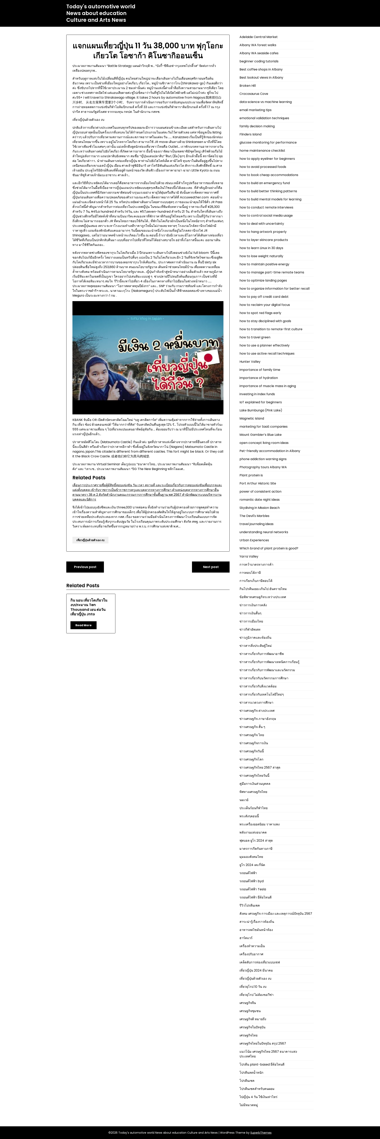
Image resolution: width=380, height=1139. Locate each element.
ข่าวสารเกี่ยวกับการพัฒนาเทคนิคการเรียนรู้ (269, 662)
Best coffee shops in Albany (261, 69)
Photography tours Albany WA (263, 467)
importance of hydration (258, 378)
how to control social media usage (266, 215)
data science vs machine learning (265, 102)
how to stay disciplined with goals (265, 321)
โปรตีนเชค (247, 1080)
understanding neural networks (263, 532)
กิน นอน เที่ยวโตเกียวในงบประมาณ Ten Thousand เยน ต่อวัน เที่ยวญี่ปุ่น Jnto (88, 607)
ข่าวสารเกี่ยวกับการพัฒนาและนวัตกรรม (267, 670)
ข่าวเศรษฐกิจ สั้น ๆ (252, 727)
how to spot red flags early (260, 313)
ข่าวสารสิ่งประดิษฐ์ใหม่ (255, 645)
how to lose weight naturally (261, 256)
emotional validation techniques (264, 118)
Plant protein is (251, 475)
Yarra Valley (248, 556)
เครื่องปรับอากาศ (251, 954)
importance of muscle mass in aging (267, 386)
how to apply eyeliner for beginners (267, 158)
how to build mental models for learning (270, 199)
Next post (211, 567)
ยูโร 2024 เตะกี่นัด (252, 865)
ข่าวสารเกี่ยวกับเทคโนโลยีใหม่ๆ (261, 694)
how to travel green (254, 337)
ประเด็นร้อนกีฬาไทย (253, 808)
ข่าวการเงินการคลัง (253, 605)
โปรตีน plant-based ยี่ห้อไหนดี (261, 1064)
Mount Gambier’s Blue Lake (260, 434)
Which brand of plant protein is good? (268, 548)
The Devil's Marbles (254, 516)
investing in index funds (257, 394)
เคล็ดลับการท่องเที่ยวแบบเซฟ (259, 962)
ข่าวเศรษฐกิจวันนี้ (251, 751)
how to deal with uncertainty (261, 223)
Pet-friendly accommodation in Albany (269, 451)
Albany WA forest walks (257, 45)
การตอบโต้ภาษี (250, 572)
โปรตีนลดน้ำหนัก (251, 1072)
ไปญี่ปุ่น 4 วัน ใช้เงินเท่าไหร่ (258, 1097)
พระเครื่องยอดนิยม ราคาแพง (259, 824)
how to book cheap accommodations (268, 175)
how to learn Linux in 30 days (261, 248)
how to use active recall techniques (266, 353)
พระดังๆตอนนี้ (249, 816)
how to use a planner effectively (264, 345)
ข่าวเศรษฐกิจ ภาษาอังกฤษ (257, 719)
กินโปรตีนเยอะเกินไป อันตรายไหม (263, 589)
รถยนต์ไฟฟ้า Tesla (252, 889)
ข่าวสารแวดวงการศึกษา (256, 702)
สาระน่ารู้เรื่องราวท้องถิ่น (256, 921)
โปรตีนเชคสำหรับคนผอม (257, 1089)
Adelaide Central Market (258, 37)
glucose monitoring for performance (268, 142)
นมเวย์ (243, 800)
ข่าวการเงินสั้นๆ (250, 613)
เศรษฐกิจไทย (248, 1035)
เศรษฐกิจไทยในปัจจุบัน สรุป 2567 (262, 1043)
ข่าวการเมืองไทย (251, 621)
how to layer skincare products (263, 240)
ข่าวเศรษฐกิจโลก (251, 759)
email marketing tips (255, 110)
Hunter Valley (249, 361)
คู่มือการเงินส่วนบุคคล (254, 783)
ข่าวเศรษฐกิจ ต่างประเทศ (257, 710)
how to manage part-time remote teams (271, 272)
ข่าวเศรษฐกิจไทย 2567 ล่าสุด (259, 767)
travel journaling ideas (256, 524)
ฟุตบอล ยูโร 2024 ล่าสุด (256, 840)
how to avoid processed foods (262, 167)
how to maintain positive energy (264, 264)
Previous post (85, 567)
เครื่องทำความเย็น (252, 946)
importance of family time (259, 369)
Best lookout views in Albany (261, 77)
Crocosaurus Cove (253, 93)
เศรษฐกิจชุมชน (250, 1011)
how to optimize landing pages (263, 280)
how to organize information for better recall (274, 288)
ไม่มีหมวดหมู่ (248, 1105)
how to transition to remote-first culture (270, 329)
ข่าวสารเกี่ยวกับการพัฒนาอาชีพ (261, 654)
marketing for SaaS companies (263, 426)
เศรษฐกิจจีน (247, 1003)
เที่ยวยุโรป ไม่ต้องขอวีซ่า (256, 994)
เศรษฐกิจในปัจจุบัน (252, 1027)
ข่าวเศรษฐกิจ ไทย (251, 735)
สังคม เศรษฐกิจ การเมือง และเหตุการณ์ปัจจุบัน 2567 (275, 913)
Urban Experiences (254, 540)
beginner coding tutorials (258, 61)
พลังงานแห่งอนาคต (253, 832)
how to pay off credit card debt (264, 296)
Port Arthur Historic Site (257, 483)
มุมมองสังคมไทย (251, 856)
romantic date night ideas (259, 499)
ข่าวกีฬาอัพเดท (249, 629)
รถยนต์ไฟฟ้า (248, 873)
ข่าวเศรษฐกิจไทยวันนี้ (254, 775)
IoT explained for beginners (260, 402)
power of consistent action (260, 491)
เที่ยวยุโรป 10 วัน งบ (252, 986)
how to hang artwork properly (263, 231)
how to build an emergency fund (264, 183)
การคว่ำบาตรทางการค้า (256, 564)
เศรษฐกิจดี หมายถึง (252, 1019)
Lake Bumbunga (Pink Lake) (260, 410)
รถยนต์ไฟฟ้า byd (251, 881)
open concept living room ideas (264, 443)
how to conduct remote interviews (266, 207)
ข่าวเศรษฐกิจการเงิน (253, 743)
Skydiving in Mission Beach (259, 507)
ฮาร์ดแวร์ (246, 938)
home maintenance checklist (262, 150)
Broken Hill (247, 85)
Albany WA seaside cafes (258, 53)
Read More (83, 625)
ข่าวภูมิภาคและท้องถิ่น (255, 637)
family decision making (257, 126)
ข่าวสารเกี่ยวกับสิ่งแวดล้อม (258, 686)
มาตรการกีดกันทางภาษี (256, 848)
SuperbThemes (261, 1133)
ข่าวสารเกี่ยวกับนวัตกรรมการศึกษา (263, 678)
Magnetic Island (251, 418)
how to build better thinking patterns (268, 191)
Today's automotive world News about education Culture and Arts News (100, 13)
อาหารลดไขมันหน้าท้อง (256, 930)
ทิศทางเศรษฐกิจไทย (253, 792)
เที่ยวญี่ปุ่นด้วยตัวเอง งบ (90, 540)
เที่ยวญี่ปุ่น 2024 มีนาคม (256, 970)
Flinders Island (250, 134)
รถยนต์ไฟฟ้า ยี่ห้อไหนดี (255, 897)
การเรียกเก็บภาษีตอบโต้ (255, 581)
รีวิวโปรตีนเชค (249, 905)
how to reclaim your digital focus (264, 305)
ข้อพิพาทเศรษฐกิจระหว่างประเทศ (262, 597)
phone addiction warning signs (263, 459)
